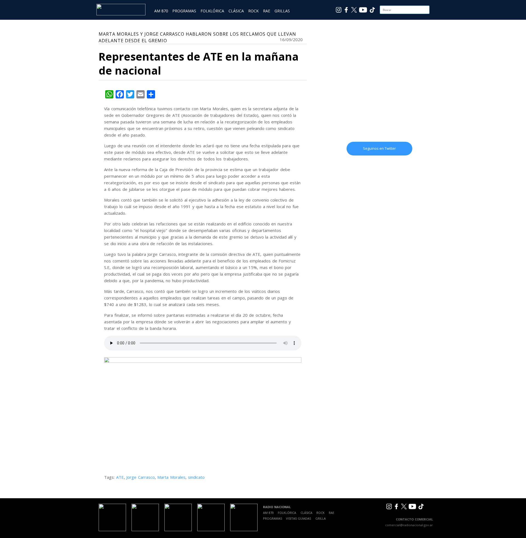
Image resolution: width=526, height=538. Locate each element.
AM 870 (161, 10)
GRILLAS (282, 10)
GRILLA (320, 518)
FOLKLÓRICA (212, 10)
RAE (266, 10)
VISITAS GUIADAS (298, 518)
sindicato (196, 477)
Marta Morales (171, 477)
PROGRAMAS (184, 10)
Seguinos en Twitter (379, 148)
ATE (120, 477)
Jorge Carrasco (140, 477)
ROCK (253, 10)
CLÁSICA (236, 10)
